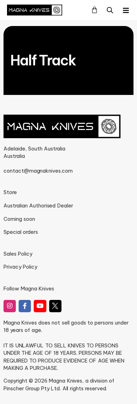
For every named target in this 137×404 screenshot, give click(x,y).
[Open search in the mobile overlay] (109, 10)
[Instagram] (10, 306)
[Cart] (94, 10)
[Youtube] (40, 306)
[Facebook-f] (25, 306)
